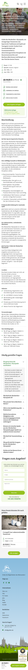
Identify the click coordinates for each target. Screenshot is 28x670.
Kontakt (4, 604)
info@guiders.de (9, 630)
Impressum (5, 617)
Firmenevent (5, 27)
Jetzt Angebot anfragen (14, 104)
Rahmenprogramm (6, 31)
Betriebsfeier (12, 27)
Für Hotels (5, 596)
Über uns (4, 591)
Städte (4, 602)
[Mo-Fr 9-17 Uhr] (21, 4)
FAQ (3, 593)
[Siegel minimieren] (26, 650)
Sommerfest (11, 23)
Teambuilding (5, 29)
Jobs (3, 598)
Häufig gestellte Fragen (12, 112)
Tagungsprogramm (14, 29)
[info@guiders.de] (2, 630)
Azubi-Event (21, 25)
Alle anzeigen (14, 553)
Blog (3, 600)
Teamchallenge (8, 25)
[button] (4, 531)
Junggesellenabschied (20, 23)
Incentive (19, 31)
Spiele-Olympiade (20, 27)
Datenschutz (5, 615)
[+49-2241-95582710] (2, 625)
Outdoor (13, 31)
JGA (3, 25)
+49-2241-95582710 (10, 625)
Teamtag (15, 25)
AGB (3, 613)
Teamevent (4, 23)
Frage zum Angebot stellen (13, 113)
